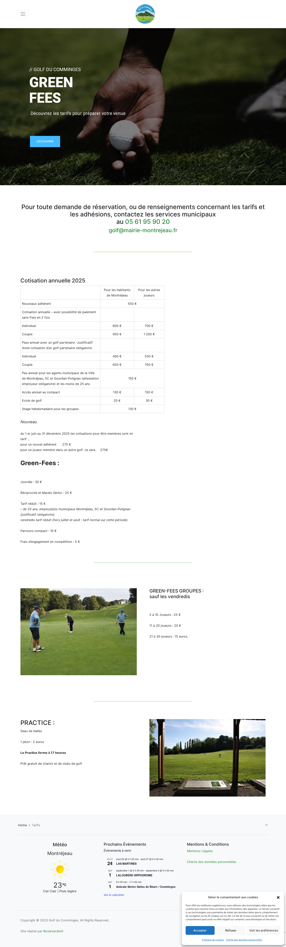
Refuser (230, 930)
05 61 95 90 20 (147, 221)
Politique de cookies (213, 939)
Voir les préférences (263, 930)
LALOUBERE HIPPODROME (134, 875)
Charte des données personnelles (244, 939)
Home (22, 825)
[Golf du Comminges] (145, 14)
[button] (278, 897)
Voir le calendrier (114, 895)
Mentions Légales (200, 851)
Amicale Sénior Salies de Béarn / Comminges (145, 887)
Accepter (200, 930)
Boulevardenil (53, 931)
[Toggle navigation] (23, 14)
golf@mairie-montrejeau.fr (143, 230)
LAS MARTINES (126, 863)
